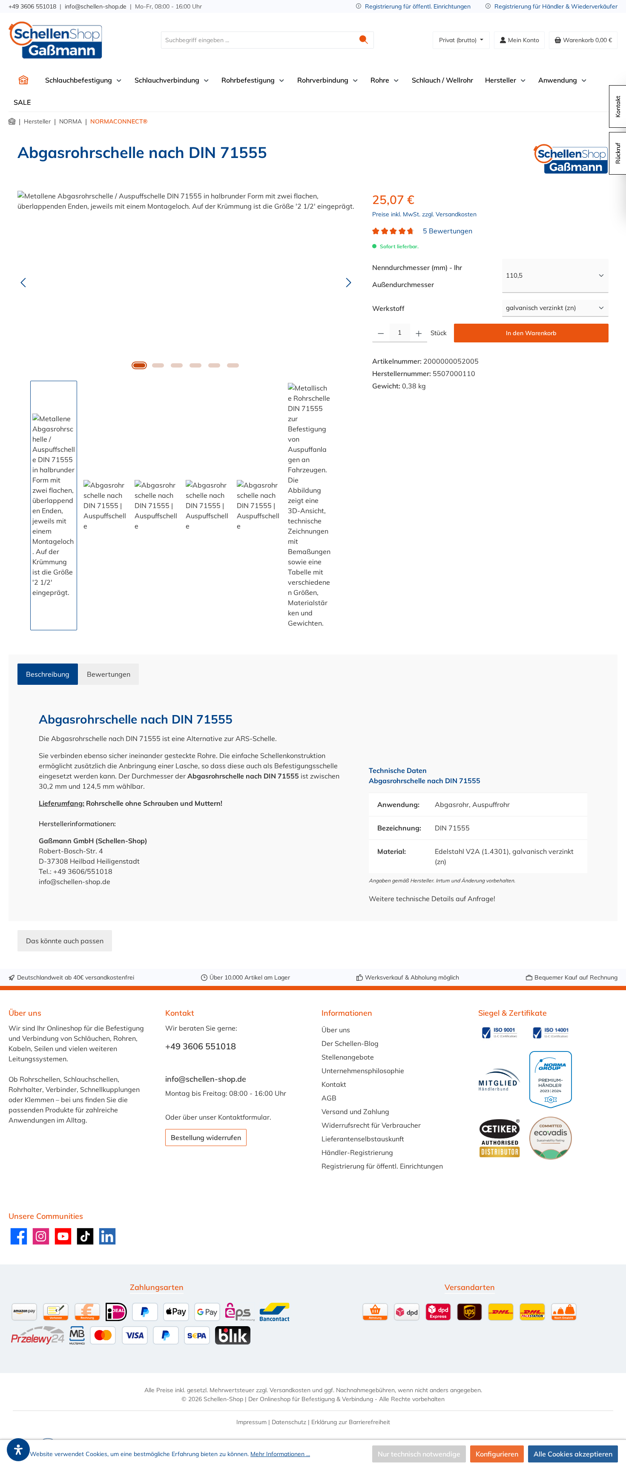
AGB (329, 1098)
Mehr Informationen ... (280, 1454)
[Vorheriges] (23, 282)
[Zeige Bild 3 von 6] (177, 365)
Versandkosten (290, 1390)
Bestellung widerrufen (206, 1137)
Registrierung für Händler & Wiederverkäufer (555, 6)
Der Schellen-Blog (350, 1043)
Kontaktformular (244, 1117)
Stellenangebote (348, 1057)
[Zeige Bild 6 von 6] (233, 365)
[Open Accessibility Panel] (18, 1450)
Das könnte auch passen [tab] (64, 941)
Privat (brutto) (458, 40)
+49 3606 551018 (32, 6)
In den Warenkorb (531, 333)
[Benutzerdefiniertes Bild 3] (499, 1080)
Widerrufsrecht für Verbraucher (371, 1125)
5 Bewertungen (447, 231)
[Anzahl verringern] (381, 333)
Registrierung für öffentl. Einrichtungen (418, 6)
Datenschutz (289, 1422)
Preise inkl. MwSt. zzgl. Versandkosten (424, 214)
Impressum (251, 1422)
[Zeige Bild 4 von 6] (195, 365)
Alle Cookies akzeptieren (573, 1454)
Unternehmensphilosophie (363, 1070)
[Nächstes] (348, 282)
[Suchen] (364, 40)
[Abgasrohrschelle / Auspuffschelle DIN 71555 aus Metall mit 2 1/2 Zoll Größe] (186, 282)
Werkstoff (388, 308)
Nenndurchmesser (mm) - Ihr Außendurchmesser (421, 276)
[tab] (47, 674)
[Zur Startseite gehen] (55, 40)
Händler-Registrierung (357, 1152)
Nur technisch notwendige (419, 1454)
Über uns (336, 1030)
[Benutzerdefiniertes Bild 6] (550, 1138)
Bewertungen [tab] (108, 674)
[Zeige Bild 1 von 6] (139, 365)
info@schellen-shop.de (95, 6)
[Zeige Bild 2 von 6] (158, 365)
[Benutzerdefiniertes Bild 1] (499, 1033)
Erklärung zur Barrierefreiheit (350, 1422)
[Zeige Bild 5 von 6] (214, 365)
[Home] (23, 80)
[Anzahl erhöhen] (419, 333)
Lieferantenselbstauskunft (363, 1139)
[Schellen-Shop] (571, 159)
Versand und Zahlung (355, 1111)
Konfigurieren (497, 1454)
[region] (186, 410)
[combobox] (257, 40)
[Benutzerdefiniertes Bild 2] (550, 1033)
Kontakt (334, 1084)
